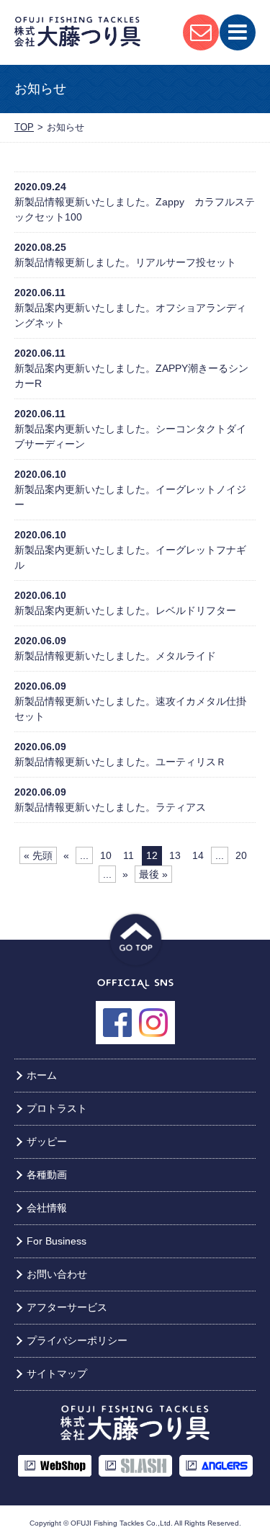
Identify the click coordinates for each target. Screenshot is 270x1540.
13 (175, 855)
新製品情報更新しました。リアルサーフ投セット (125, 262)
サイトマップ (57, 1373)
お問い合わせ (57, 1274)
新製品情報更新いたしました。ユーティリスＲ (120, 761)
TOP (24, 127)
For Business (56, 1241)
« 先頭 (38, 855)
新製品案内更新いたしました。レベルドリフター (125, 610)
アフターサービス (67, 1307)
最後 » (153, 874)
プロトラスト (57, 1108)
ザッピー (47, 1141)
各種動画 (47, 1174)
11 (128, 855)
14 (198, 855)
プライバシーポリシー (77, 1340)
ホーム (42, 1075)
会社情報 (47, 1208)
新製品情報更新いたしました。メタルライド (115, 656)
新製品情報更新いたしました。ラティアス (110, 807)
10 (106, 855)
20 (241, 855)
